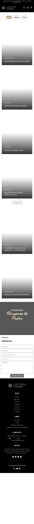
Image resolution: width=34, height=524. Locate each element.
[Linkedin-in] (19, 469)
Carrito (17, 422)
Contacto (17, 411)
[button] (17, 202)
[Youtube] (17, 469)
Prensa (24, 17)
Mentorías (17, 401)
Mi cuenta (17, 420)
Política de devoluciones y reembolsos (17, 427)
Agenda (16, 17)
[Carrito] (28, 8)
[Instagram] (14, 469)
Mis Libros (17, 399)
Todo (9, 17)
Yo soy (17, 397)
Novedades (17, 409)
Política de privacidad (17, 425)
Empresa (17, 406)
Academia (17, 404)
